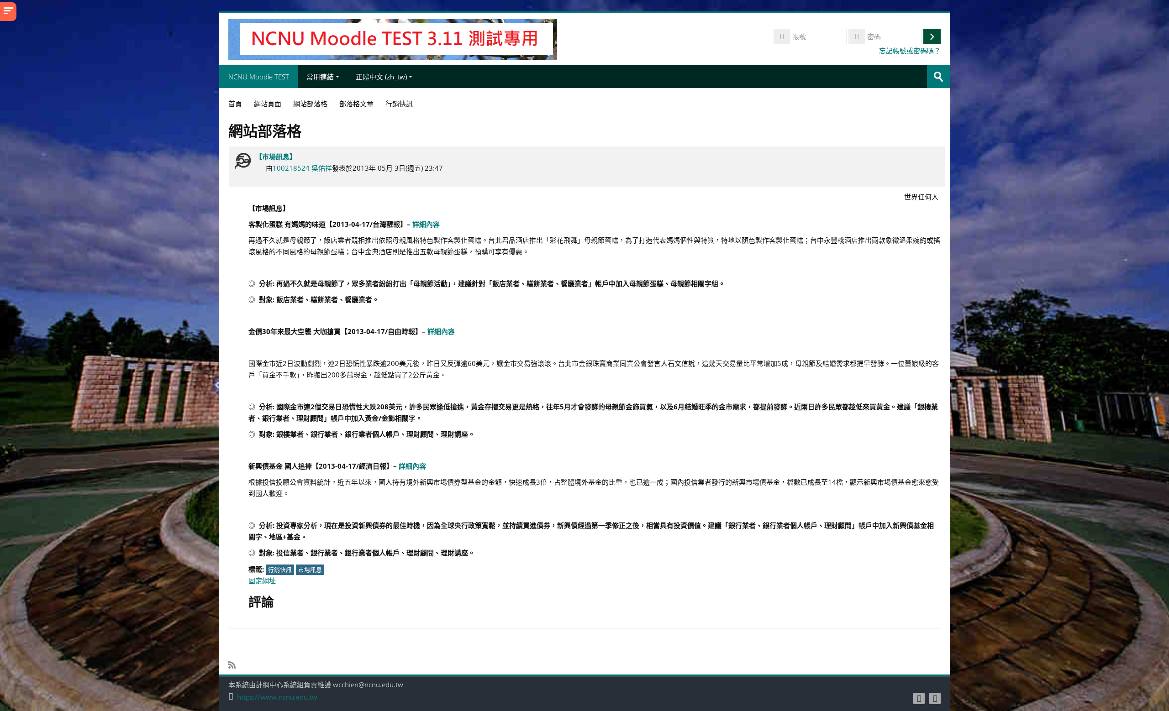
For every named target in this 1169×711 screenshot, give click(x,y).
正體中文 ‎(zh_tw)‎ (381, 76)
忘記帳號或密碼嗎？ (910, 50)
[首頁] (392, 38)
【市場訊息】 (275, 156)
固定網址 (262, 580)
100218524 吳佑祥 (302, 168)
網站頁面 (267, 103)
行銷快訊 (280, 569)
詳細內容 (426, 224)
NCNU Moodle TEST (258, 76)
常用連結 (320, 76)
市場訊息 (310, 569)
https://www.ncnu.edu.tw (277, 697)
